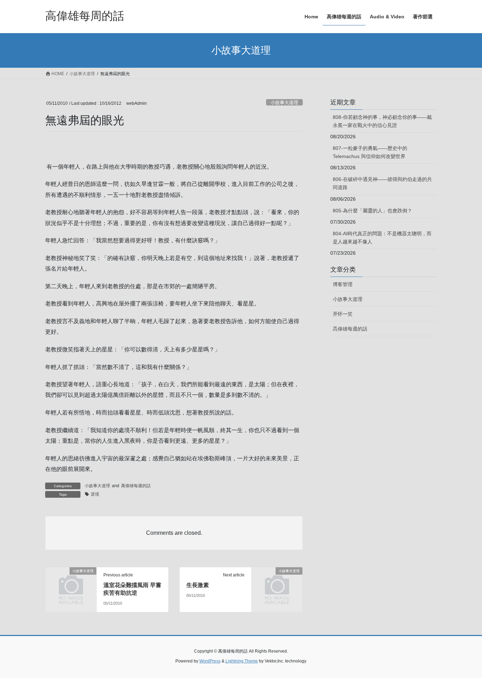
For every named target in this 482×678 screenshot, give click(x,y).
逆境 (95, 494)
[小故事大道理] (71, 583)
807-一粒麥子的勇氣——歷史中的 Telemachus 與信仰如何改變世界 (370, 152)
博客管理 (343, 284)
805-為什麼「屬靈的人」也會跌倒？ (372, 210)
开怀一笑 (343, 314)
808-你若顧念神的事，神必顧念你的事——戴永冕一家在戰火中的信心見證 (382, 121)
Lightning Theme (241, 661)
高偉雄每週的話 (136, 485)
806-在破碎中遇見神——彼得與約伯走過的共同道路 (382, 183)
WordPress (210, 661)
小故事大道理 (284, 102)
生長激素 (197, 585)
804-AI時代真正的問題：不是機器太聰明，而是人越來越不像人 (382, 237)
